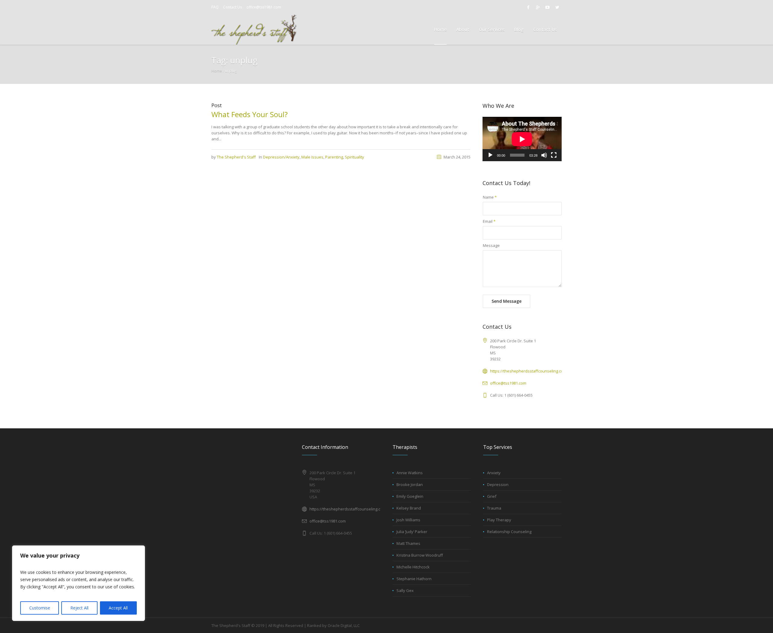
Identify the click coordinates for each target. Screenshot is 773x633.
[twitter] (557, 7)
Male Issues (312, 157)
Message (491, 245)
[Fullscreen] (554, 155)
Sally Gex (405, 590)
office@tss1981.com (263, 7)
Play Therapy (499, 520)
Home (216, 70)
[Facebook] (528, 7)
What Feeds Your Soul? (249, 114)
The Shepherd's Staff (236, 157)
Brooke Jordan (409, 484)
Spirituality (354, 157)
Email (489, 221)
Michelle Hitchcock (413, 567)
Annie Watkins (409, 472)
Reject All (79, 608)
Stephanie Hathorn (413, 578)
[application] (522, 139)
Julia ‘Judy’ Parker (411, 531)
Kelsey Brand (408, 508)
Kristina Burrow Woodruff (419, 555)
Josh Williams (408, 520)
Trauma (494, 508)
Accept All (118, 608)
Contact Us (232, 7)
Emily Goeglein (409, 496)
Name (490, 197)
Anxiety (494, 472)
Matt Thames (408, 543)
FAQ (215, 7)
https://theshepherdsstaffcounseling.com (528, 371)
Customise (39, 608)
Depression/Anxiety (281, 157)
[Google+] (537, 7)
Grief (491, 496)
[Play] (490, 155)
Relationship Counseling (509, 531)
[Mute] (544, 155)
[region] (78, 583)
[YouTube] (547, 7)
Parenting (334, 157)
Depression (497, 484)
